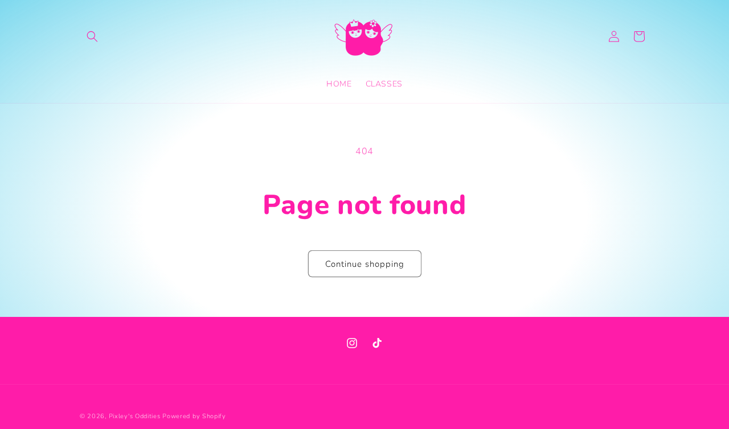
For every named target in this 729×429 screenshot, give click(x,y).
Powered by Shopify (194, 416)
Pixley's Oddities (135, 416)
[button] (92, 36)
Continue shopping (364, 264)
